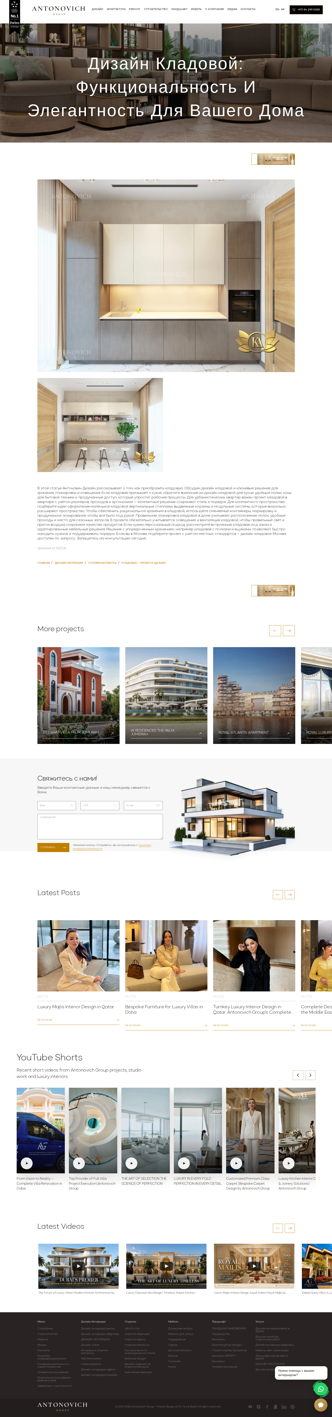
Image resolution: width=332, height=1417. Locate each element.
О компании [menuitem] (214, 9)
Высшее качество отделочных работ (268, 1338)
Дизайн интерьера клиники (99, 1375)
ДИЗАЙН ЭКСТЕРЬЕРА (95, 1339)
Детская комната (179, 1350)
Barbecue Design (135, 1358)
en (278, 9)
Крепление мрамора (138, 1372)
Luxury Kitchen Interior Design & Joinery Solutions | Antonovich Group (301, 1184)
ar (283, 9)
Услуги (260, 1321)
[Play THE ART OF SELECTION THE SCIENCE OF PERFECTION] (145, 1130)
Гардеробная (177, 1339)
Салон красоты (91, 1364)
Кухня (172, 1367)
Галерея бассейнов (224, 1367)
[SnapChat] (275, 1406)
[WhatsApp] (320, 1389)
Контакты (43, 1350)
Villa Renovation (91, 1358)
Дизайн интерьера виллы (98, 1328)
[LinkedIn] (284, 1406)
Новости (42, 1339)
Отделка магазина (137, 1345)
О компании (45, 1328)
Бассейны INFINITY (224, 1356)
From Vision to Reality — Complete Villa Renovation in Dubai (39, 1184)
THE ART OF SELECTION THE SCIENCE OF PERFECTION (144, 1181)
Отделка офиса (135, 1339)
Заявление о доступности (54, 1386)
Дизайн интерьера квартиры (100, 1334)
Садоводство (221, 1334)
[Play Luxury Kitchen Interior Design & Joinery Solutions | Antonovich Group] (303, 1130)
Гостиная (174, 1361)
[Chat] (320, 1405)
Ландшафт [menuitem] (179, 9)
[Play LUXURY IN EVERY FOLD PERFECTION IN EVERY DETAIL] (198, 1130)
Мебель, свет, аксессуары (272, 1350)
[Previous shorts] (298, 1075)
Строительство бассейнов (229, 1350)
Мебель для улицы (180, 1334)
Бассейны (218, 1339)
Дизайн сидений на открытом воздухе (138, 1365)
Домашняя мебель (180, 1328)
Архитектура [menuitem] (116, 9)
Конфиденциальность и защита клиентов (53, 1365)
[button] (275, 630)
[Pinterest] (292, 1406)
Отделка (130, 1321)
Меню (41, 1321)
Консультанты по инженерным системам (140, 1352)
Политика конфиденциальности (52, 1357)
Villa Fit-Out (132, 1328)
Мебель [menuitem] (196, 9)
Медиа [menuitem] (232, 9)
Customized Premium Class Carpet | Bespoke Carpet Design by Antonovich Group (248, 1184)
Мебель (173, 1321)
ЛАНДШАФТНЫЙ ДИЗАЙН (229, 1328)
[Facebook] (267, 1406)
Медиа (42, 1345)
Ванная (173, 1356)
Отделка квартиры (137, 1334)
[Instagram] (258, 1406)
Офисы (172, 1345)
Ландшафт (219, 1321)
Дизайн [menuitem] (97, 9)
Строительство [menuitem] (156, 9)
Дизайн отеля (90, 1345)
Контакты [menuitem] (248, 9)
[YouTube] (250, 1406)
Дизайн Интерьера (93, 1321)
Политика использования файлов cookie (54, 1379)
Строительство (47, 1334)
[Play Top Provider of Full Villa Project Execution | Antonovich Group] (93, 1130)
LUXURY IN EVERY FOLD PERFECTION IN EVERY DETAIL (198, 1181)
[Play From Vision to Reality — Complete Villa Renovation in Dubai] (41, 1130)
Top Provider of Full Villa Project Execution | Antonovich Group (92, 1184)
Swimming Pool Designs (227, 1345)
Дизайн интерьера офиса (98, 1369)
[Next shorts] (310, 1075)
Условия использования (52, 1372)
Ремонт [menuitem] (135, 9)
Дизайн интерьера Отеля (272, 1369)
